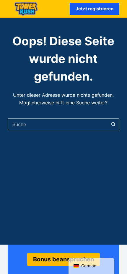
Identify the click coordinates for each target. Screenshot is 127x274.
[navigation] (91, 266)
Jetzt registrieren (94, 8)
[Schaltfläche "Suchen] (113, 124)
